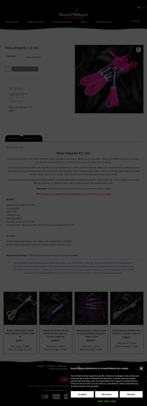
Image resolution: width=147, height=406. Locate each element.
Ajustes (131, 394)
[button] (141, 368)
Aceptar (82, 394)
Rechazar (107, 394)
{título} (100, 401)
